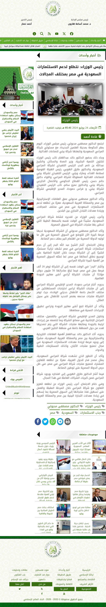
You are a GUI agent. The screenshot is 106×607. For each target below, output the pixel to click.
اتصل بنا (64, 589)
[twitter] (64, 34)
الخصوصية (86, 589)
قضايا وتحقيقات (64, 579)
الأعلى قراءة (16, 370)
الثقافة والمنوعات (64, 584)
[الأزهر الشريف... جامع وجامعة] (17, 83)
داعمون (41, 579)
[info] (34, 34)
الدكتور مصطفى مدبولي (63, 406)
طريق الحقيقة (37, 40)
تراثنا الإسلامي (51, 40)
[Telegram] (60, 421)
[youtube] (56, 34)
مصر (53, 412)
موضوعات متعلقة (88, 434)
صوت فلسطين (82, 40)
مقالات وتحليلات (67, 40)
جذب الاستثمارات (91, 412)
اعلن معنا (19, 584)
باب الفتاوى (8, 40)
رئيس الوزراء (93, 406)
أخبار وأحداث (95, 40)
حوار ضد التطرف (22, 40)
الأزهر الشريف (86, 584)
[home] (104, 40)
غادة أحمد (90, 137)
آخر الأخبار (16, 194)
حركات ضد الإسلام (19, 579)
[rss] (49, 34)
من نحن (42, 584)
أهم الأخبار (16, 268)
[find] (41, 34)
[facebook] (71, 34)
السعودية (68, 412)
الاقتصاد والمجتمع (86, 579)
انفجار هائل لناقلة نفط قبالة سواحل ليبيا (34, 46)
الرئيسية (86, 570)
